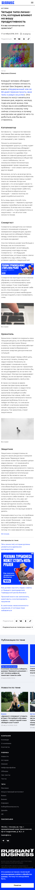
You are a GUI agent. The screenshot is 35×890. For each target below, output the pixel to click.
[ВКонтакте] (8, 841)
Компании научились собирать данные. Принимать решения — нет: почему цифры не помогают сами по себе (14, 672)
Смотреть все (7, 819)
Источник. (5, 534)
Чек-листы (5, 775)
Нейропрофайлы (8, 767)
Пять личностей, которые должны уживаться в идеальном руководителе (15, 547)
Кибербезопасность (10, 807)
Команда (5, 740)
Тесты (4, 779)
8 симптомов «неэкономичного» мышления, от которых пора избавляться (15, 608)
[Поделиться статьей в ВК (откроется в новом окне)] (19, 39)
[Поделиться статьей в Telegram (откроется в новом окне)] (15, 39)
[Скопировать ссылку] (29, 39)
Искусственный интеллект (12, 792)
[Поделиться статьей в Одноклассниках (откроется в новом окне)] (24, 39)
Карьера (4, 803)
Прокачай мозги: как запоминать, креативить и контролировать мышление (15, 599)
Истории (4, 8)
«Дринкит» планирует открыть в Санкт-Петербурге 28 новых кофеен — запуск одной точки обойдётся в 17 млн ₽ (14, 719)
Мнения (4, 764)
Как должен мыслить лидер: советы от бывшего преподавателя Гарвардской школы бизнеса (16, 590)
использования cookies (11, 874)
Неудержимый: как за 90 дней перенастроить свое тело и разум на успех (16, 92)
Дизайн (4, 810)
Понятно (17, 885)
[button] (32, 2)
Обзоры (4, 771)
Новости (5, 756)
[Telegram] (3, 841)
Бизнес (4, 799)
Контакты (5, 747)
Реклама (5, 788)
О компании (6, 743)
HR (2, 814)
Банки (3, 795)
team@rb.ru (6, 835)
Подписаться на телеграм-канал (17, 627)
